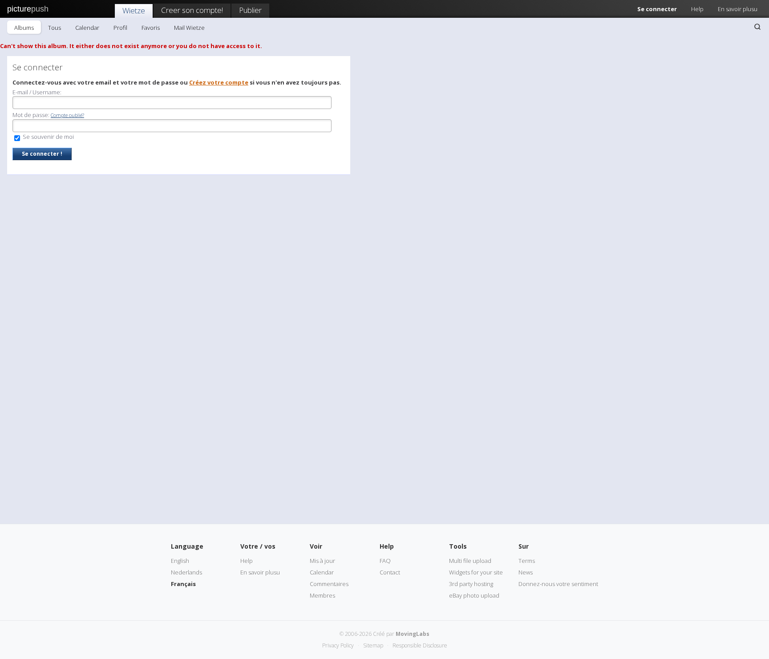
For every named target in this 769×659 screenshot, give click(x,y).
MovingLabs (412, 634)
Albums (24, 28)
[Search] (757, 27)
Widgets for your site (476, 572)
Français (183, 584)
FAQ (385, 561)
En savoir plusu (737, 9)
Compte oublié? (67, 115)
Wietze (133, 10)
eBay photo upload (474, 595)
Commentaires (329, 584)
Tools (458, 546)
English (180, 561)
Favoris (151, 28)
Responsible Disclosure (420, 645)
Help (697, 9)
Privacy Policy (338, 645)
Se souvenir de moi (47, 137)
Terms (526, 561)
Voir (316, 546)
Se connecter (657, 9)
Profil (120, 28)
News (525, 572)
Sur (523, 546)
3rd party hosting (471, 584)
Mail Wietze (189, 28)
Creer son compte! (192, 10)
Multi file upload (470, 561)
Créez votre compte (218, 82)
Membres (322, 595)
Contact (390, 572)
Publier (250, 10)
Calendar (87, 28)
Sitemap (373, 645)
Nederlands (186, 572)
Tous (54, 28)
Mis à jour (322, 561)
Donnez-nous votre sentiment (558, 584)
